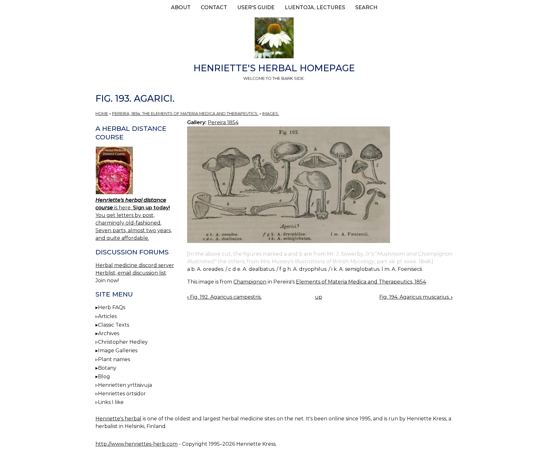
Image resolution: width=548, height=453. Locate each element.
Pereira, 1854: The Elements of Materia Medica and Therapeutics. (185, 113)
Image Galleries (117, 351)
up (318, 297)
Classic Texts (113, 325)
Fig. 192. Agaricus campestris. (224, 297)
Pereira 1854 (223, 122)
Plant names (114, 359)
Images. (270, 113)
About (181, 7)
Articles (107, 316)
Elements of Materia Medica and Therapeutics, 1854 (361, 282)
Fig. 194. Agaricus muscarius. (416, 297)
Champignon (249, 282)
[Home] (274, 39)
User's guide (256, 7)
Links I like (111, 402)
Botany (107, 368)
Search (366, 7)
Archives (108, 333)
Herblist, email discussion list (130, 273)
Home (101, 113)
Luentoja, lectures (315, 7)
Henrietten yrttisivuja (125, 385)
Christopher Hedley (123, 342)
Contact (214, 7)
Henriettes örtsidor (122, 394)
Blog (104, 376)
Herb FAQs (111, 307)
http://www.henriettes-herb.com (136, 444)
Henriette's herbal (118, 419)
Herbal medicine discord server (134, 265)
